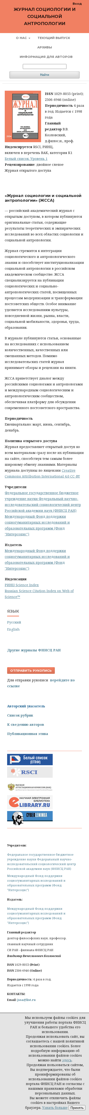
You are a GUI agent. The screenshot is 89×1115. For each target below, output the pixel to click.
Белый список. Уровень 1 (26, 158)
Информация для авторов (46, 57)
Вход (77, 3)
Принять (77, 1108)
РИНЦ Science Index (22, 585)
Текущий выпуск (53, 38)
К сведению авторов (25, 724)
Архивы (44, 47)
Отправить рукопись (31, 670)
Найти (44, 75)
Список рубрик (20, 715)
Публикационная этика (27, 733)
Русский (14, 622)
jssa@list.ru (26, 1000)
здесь (67, 1060)
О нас (22, 38)
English (13, 629)
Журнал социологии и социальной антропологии (44, 16)
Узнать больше (55, 1107)
